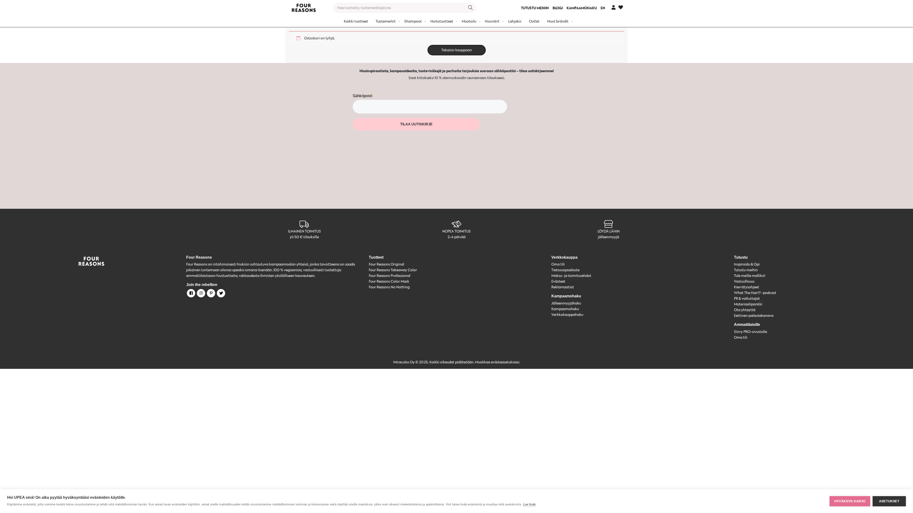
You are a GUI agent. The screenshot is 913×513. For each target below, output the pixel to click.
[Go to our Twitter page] (220, 294)
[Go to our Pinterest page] (210, 294)
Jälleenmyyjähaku (566, 303)
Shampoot (413, 21)
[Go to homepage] (303, 8)
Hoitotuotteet (441, 21)
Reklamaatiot (562, 287)
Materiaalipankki (748, 304)
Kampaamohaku (565, 309)
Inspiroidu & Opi (747, 264)
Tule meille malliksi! (749, 275)
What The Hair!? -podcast (755, 292)
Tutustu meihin (746, 270)
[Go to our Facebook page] (190, 294)
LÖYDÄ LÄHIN (608, 231)
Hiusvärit (492, 21)
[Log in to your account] (614, 7)
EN (603, 7)
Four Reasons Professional (389, 275)
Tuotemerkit (386, 21)
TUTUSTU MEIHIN (535, 7)
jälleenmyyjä (608, 237)
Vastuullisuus (744, 281)
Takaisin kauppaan (456, 50)
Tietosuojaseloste (565, 270)
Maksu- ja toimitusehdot (571, 275)
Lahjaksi (514, 21)
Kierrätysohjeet (746, 287)
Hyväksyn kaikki (849, 501)
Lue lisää (529, 504)
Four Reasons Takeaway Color (393, 270)
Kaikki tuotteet (356, 21)
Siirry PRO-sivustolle (750, 331)
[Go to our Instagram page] (200, 294)
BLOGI (558, 7)
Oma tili (558, 264)
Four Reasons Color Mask (389, 281)
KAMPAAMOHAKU (582, 7)
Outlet (534, 21)
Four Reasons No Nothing (389, 287)
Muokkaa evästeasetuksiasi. (497, 362)
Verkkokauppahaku (567, 314)
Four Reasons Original (386, 264)
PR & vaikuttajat (747, 298)
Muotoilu (469, 21)
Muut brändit (557, 21)
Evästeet (558, 281)
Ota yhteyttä (744, 310)
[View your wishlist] (620, 8)
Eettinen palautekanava (753, 315)
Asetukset (889, 501)
